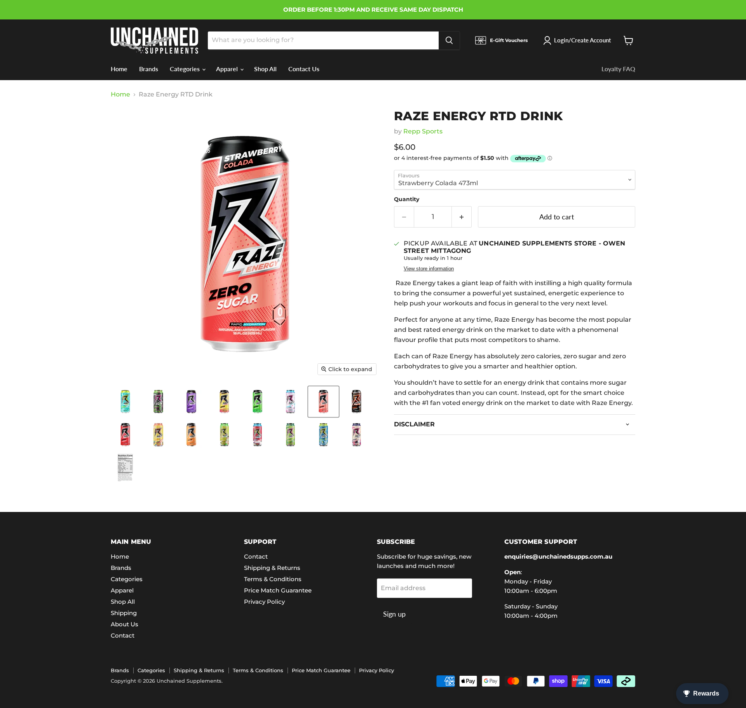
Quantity (406, 199)
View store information (429, 269)
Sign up (394, 614)
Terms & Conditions (273, 579)
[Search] (449, 40)
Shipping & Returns (272, 567)
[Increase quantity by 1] (462, 217)
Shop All (265, 68)
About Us (124, 624)
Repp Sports (423, 131)
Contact (122, 635)
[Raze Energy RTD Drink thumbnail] (125, 401)
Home (119, 68)
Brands (148, 68)
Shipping (124, 613)
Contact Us (303, 68)
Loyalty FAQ (618, 68)
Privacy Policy (264, 601)
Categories (185, 68)
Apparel (227, 68)
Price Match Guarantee (278, 590)
